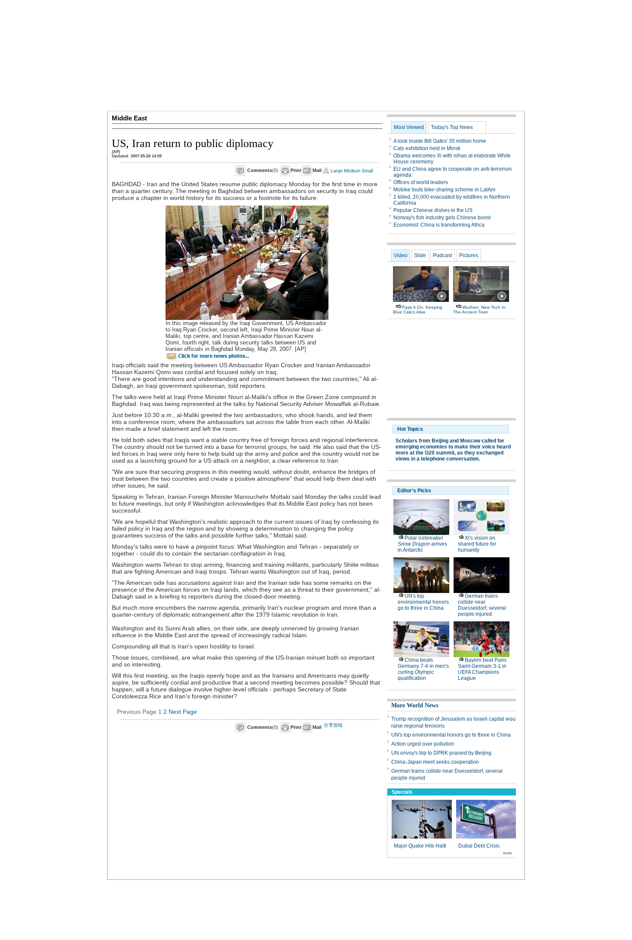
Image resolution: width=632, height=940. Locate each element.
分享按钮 (333, 725)
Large (337, 170)
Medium (352, 170)
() (262, 170)
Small (367, 170)
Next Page (183, 711)
